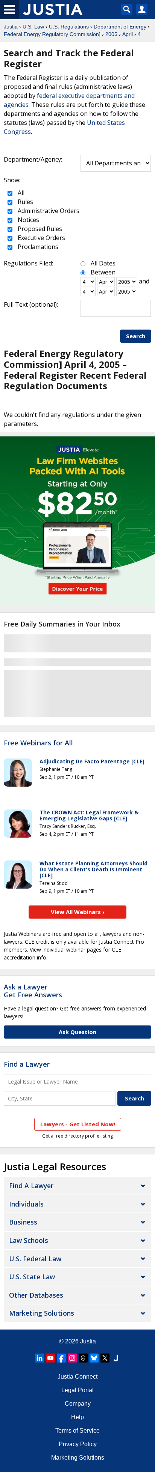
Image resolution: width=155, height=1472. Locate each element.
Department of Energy (120, 27)
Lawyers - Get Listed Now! (77, 1124)
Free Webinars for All (38, 743)
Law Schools (28, 1240)
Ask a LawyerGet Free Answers (33, 991)
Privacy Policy (78, 1444)
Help (77, 1417)
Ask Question (77, 1032)
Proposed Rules (39, 229)
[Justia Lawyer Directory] (115, 1358)
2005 (111, 34)
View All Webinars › (78, 912)
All (20, 193)
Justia (11, 27)
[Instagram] (72, 1358)
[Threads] (83, 1358)
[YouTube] (50, 1358)
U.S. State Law (32, 1276)
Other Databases (36, 1295)
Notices (27, 220)
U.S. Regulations (69, 27)
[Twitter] (104, 1358)
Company (78, 1403)
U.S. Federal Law (35, 1258)
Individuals (26, 1203)
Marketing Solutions (41, 1313)
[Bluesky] (94, 1358)
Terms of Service (77, 1430)
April (127, 34)
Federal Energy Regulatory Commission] (52, 34)
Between (103, 272)
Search (135, 336)
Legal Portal (77, 1390)
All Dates (103, 263)
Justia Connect (77, 1376)
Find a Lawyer (27, 1064)
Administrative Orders (47, 211)
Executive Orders (40, 238)
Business (23, 1221)
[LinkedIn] (39, 1358)
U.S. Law (33, 27)
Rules (24, 202)
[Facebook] (61, 1358)
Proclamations (37, 247)
